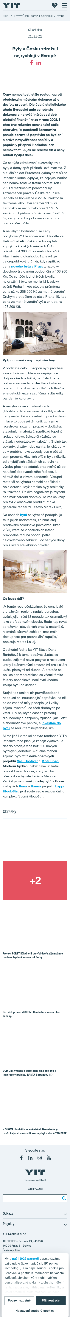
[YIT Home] (11, 5)
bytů (23, 515)
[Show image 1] (35, 841)
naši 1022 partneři (25, 1258)
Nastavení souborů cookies (35, 1310)
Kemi (23, 786)
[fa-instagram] (40, 1158)
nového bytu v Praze (27, 266)
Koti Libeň (50, 761)
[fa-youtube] (49, 1158)
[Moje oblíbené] (54, 5)
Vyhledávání (35, 1189)
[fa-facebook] (31, 63)
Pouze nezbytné (19, 1300)
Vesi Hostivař (27, 761)
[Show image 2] (35, 880)
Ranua (36, 786)
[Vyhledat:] (63, 1198)
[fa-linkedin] (38, 63)
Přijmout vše (51, 1300)
